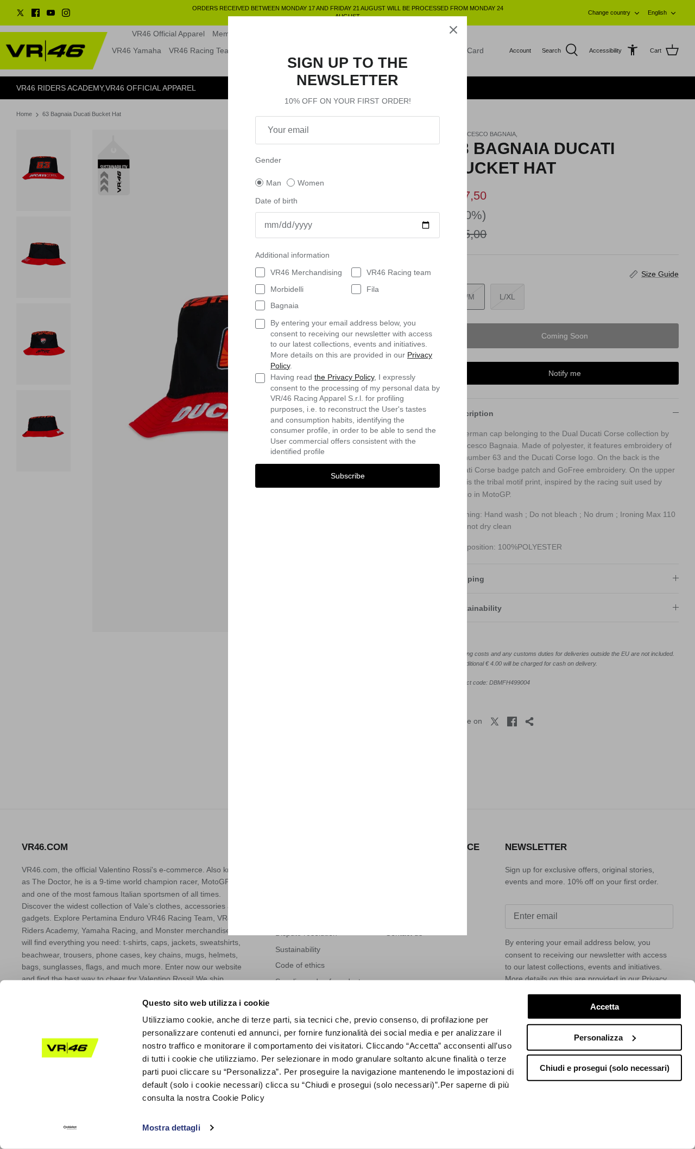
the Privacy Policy (344, 377)
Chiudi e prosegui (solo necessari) (604, 1068)
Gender (268, 160)
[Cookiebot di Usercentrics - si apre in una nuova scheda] (70, 1128)
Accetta (604, 1006)
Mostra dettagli (171, 1127)
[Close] (453, 30)
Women (311, 182)
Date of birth (276, 200)
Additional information (292, 255)
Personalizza (598, 1037)
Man (273, 182)
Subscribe (348, 475)
